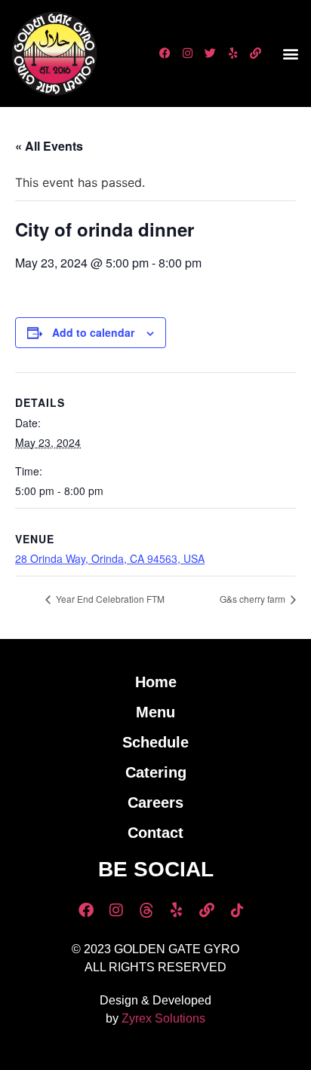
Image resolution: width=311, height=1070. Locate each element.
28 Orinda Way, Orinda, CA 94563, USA (110, 558)
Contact (155, 832)
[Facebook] (165, 53)
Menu (155, 712)
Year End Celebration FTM (109, 598)
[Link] (256, 53)
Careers (155, 802)
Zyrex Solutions (163, 1018)
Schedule (155, 742)
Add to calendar (93, 332)
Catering (155, 772)
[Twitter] (210, 53)
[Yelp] (233, 53)
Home (156, 682)
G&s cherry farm (254, 598)
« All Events (49, 145)
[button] (291, 53)
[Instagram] (188, 53)
